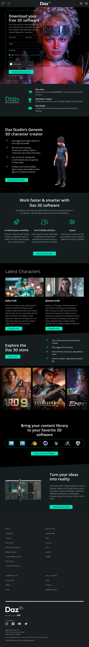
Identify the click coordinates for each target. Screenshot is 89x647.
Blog (47, 538)
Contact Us (9, 533)
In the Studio (9, 580)
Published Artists (51, 590)
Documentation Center (13, 557)
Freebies (49, 585)
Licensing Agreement (12, 637)
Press (48, 547)
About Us (49, 543)
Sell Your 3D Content (12, 547)
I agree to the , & (24, 56)
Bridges (48, 557)
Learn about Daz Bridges (44, 453)
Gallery (7, 585)
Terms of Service (26, 637)
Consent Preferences (12, 566)
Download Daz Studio (21, 72)
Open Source (9, 561)
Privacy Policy (38, 637)
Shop (47, 580)
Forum (7, 590)
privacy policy (34, 55)
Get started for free (17, 180)
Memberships (50, 533)
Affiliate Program (10, 552)
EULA (10, 57)
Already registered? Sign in (17, 76)
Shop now (13, 356)
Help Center (9, 543)
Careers (48, 552)
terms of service (24, 55)
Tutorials (8, 538)
